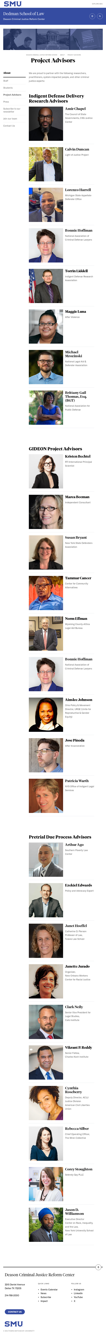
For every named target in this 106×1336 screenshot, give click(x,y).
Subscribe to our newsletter (11, 110)
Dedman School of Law (23, 13)
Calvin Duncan (77, 149)
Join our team (10, 118)
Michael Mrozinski (73, 354)
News (43, 1293)
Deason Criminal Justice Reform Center (24, 19)
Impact (44, 1301)
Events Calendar (49, 1289)
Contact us (15, 1311)
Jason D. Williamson (74, 1211)
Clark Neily (74, 1006)
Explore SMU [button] (97, 4)
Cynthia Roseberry (73, 1090)
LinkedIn (78, 1293)
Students (8, 87)
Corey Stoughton (78, 1169)
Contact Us (9, 125)
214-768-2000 (12, 1295)
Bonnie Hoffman (78, 230)
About (62, 55)
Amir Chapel (75, 108)
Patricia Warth (77, 780)
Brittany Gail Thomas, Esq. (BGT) (76, 396)
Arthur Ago (74, 844)
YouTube (78, 1297)
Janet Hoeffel (76, 925)
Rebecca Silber (77, 1128)
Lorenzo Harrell (78, 189)
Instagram (79, 1289)
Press (6, 101)
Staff (5, 80)
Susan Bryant (76, 537)
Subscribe (46, 1297)
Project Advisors (12, 94)
